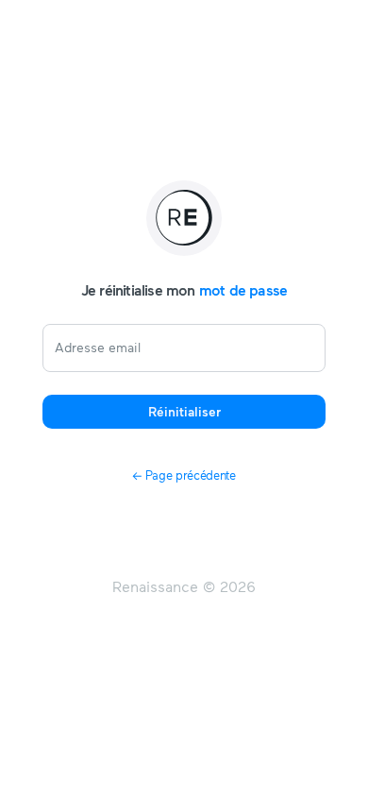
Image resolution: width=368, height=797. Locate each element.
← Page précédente (183, 475)
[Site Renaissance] (184, 218)
